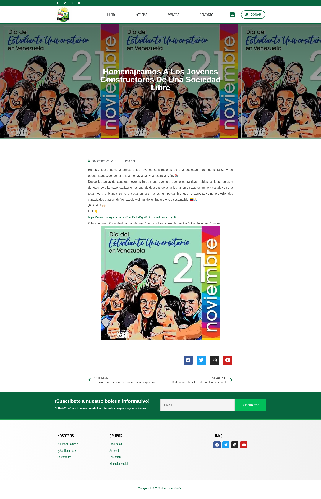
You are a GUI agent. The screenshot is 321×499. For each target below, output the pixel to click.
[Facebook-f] (57, 3)
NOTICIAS (141, 14)
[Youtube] (79, 3)
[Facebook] (188, 360)
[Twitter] (65, 3)
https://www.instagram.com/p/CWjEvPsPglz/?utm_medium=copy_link (133, 217)
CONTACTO (206, 14)
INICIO (111, 14)
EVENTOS (173, 14)
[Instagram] (72, 3)
